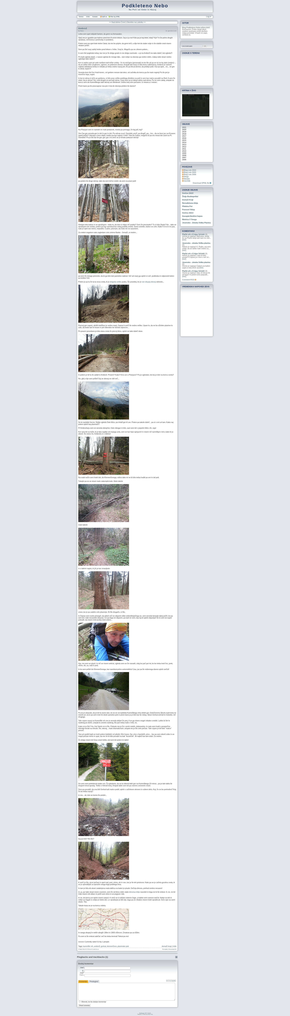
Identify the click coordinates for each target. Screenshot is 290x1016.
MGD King (150, 1014)
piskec (82, 31)
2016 (184, 138)
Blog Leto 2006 (190, 174)
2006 (184, 160)
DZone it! (89, 949)
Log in (208, 17)
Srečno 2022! (187, 193)
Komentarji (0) (172, 949)
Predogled (94, 982)
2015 (184, 140)
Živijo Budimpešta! (190, 196)
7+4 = (82, 975)
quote (173, 981)
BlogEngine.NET (143, 1013)
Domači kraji (187, 200)
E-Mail (80, 949)
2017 (184, 136)
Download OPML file (201, 183)
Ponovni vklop (188, 210)
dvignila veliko (115, 282)
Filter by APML (115, 17)
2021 (184, 127)
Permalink (165, 949)
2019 (184, 132)
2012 (184, 147)
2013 (184, 145)
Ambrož (82, 28)
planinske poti (123, 946)
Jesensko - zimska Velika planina (196, 223)
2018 (184, 134)
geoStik (187, 181)
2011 (184, 149)
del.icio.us (96, 949)
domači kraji (167, 946)
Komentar (83, 982)
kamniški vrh (88, 946)
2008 (184, 155)
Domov (81, 17)
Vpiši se (104, 17)
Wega (186, 177)
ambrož (97, 946)
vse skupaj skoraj (149, 282)
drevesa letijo (134, 892)
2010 (184, 151)
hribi (174, 946)
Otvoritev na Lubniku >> (136, 22)
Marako (187, 179)
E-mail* (82, 972)
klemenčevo (112, 946)
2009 (184, 153)
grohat (103, 946)
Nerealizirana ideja (190, 203)
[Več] (184, 240)
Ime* (82, 967)
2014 (184, 142)
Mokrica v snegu (189, 219)
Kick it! (84, 949)
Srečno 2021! (187, 213)
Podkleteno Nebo (145, 5)
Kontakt (95, 17)
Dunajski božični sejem (192, 216)
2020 (184, 130)
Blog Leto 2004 (190, 170)
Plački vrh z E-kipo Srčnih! (193, 234)
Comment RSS (188, 280)
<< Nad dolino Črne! (117, 22)
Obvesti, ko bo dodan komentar (93, 1002)
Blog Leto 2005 (190, 172)
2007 (184, 157)
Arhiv (88, 17)
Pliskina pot (187, 206)
